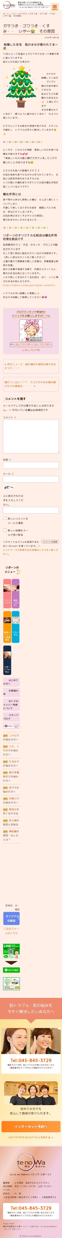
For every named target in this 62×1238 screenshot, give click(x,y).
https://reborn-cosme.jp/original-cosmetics (29, 285)
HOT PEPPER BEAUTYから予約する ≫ (31, 1137)
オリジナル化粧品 (11, 918)
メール (8, 473)
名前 (7, 459)
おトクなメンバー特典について (10, 705)
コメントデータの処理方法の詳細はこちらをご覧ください (30, 550)
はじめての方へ (10, 682)
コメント (10, 417)
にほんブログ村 (31, 350)
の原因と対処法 (11, 822)
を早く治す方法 (11, 811)
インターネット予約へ (31, 1126)
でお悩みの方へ (11, 737)
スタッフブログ (10, 716)
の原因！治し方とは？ (11, 835)
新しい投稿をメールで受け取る (18, 533)
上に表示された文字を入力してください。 (13, 500)
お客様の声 (10, 692)
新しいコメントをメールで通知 (18, 521)
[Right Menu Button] (55, 6)
